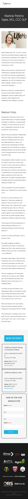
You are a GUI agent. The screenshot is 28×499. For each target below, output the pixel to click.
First (5, 412)
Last (5, 419)
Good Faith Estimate (7, 492)
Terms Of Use (17, 492)
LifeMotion (6, 4)
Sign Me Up (11, 432)
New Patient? (14, 338)
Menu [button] (24, 3)
